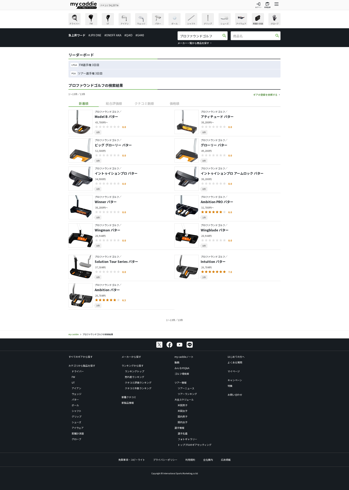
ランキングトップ (134, 371)
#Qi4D (128, 35)
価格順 (174, 103)
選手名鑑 (182, 433)
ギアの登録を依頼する (265, 94)
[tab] (83, 103)
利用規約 (190, 459)
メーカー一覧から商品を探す (193, 43)
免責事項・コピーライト (131, 459)
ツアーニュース (186, 388)
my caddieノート (183, 356)
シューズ (76, 422)
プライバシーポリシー (165, 459)
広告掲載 (226, 459)
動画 (176, 362)
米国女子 (182, 410)
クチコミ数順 (144, 103)
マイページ (234, 371)
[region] (174, 19)
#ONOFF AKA (112, 35)
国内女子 (182, 422)
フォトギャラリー (187, 439)
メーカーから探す (131, 356)
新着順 (83, 103)
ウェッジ (76, 394)
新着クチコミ (129, 397)
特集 (230, 385)
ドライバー (78, 371)
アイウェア (78, 427)
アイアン (76, 388)
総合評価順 (114, 103)
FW (73, 377)
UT (73, 382)
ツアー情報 (180, 382)
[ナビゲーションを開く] (276, 5)
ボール (75, 405)
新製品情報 (128, 402)
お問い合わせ (235, 394)
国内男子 (182, 416)
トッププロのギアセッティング (194, 444)
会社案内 (208, 459)
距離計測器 (78, 433)
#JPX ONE (94, 35)
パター (75, 399)
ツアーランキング (187, 394)
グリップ (76, 416)
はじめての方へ (236, 356)
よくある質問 (235, 362)
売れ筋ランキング (134, 377)
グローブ (76, 439)
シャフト (76, 410)
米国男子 (182, 405)
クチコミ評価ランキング (138, 382)
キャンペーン (235, 380)
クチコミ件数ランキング (138, 388)
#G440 (140, 35)
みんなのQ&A (181, 368)
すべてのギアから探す (80, 356)
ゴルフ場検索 (181, 373)
